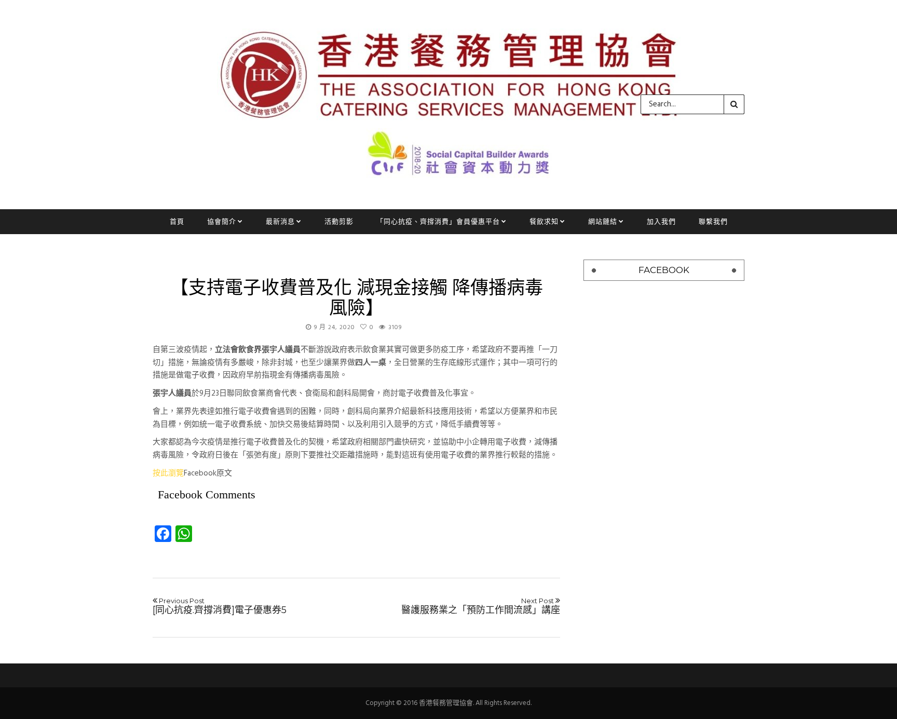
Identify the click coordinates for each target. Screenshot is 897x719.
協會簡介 (221, 221)
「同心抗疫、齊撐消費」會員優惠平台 (438, 221)
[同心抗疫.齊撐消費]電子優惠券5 (220, 606)
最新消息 (280, 221)
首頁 (177, 221)
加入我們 (661, 221)
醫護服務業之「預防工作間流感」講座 (480, 606)
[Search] (734, 104)
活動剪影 (339, 221)
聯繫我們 (713, 221)
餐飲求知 (544, 221)
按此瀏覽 (168, 473)
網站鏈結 (602, 221)
